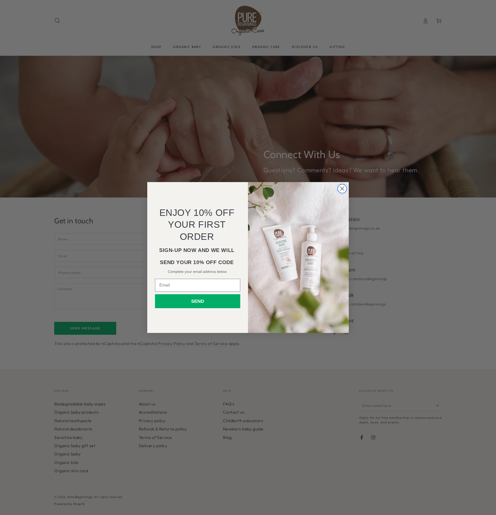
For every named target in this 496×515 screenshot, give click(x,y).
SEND (197, 301)
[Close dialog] (342, 188)
